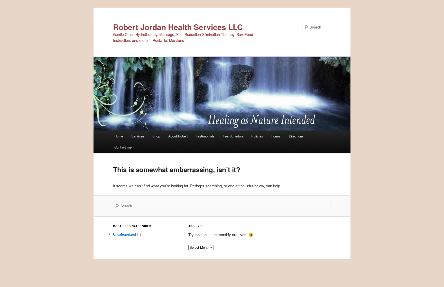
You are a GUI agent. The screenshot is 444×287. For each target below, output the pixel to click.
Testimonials (205, 136)
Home (118, 136)
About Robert (178, 136)
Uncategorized (124, 234)
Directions (296, 136)
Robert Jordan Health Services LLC (178, 26)
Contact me (123, 147)
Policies (257, 136)
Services (137, 136)
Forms (276, 136)
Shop (156, 136)
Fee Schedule (233, 136)
